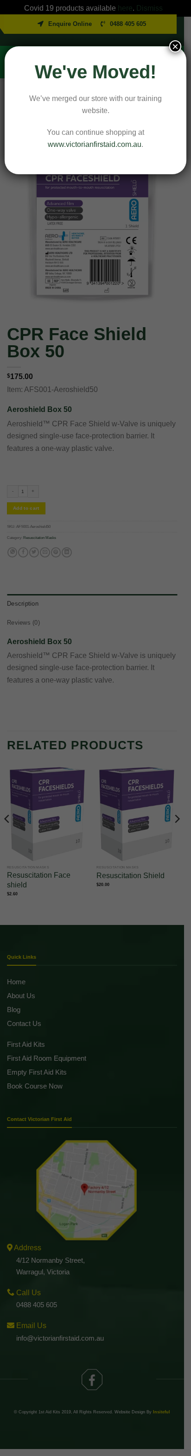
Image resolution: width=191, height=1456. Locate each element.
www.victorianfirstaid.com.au (94, 144)
